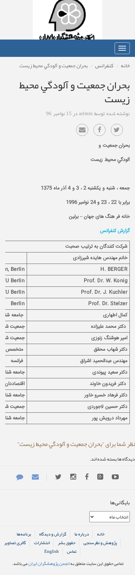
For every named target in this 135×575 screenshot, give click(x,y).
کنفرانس (104, 65)
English (51, 551)
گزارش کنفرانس (115, 231)
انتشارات (42, 542)
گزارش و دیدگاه (52, 534)
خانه (125, 65)
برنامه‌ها (24, 534)
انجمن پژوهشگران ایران (67, 20)
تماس (71, 551)
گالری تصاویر (15, 542)
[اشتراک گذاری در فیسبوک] (99, 130)
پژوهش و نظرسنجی (100, 542)
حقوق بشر (66, 542)
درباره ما (81, 534)
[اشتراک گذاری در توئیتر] (117, 130)
